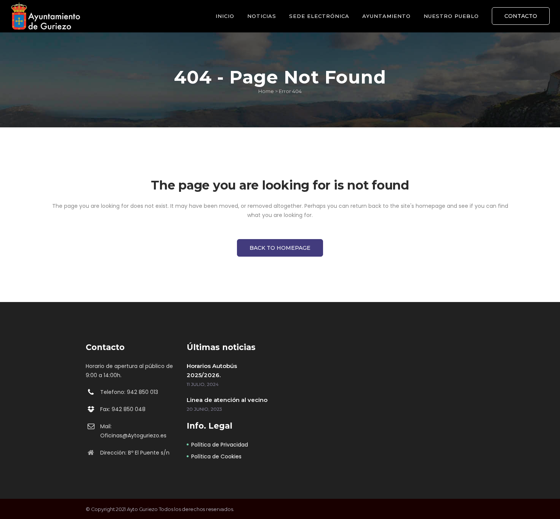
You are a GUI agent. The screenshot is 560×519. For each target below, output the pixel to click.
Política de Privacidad (219, 444)
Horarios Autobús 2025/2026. (212, 370)
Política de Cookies (216, 456)
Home (266, 91)
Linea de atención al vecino (227, 399)
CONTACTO (520, 16)
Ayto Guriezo (142, 509)
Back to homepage (280, 247)
